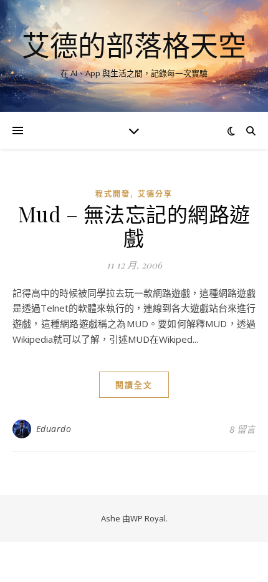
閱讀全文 (134, 384)
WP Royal (148, 518)
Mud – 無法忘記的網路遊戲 (134, 225)
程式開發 (112, 194)
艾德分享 (155, 194)
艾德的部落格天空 (134, 45)
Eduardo (54, 429)
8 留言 (242, 429)
